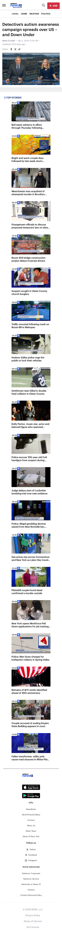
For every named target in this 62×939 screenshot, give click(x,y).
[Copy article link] (19, 49)
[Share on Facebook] (11, 49)
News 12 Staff (8, 41)
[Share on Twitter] (15, 49)
